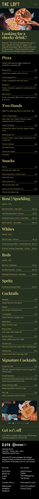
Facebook (5, 491)
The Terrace (24, 478)
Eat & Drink (6, 471)
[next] (27, 423)
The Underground (27, 476)
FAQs (4, 478)
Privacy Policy (25, 488)
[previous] (10, 423)
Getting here (6, 486)
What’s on (6, 474)
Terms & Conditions (27, 486)
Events (4, 476)
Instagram (6, 488)
